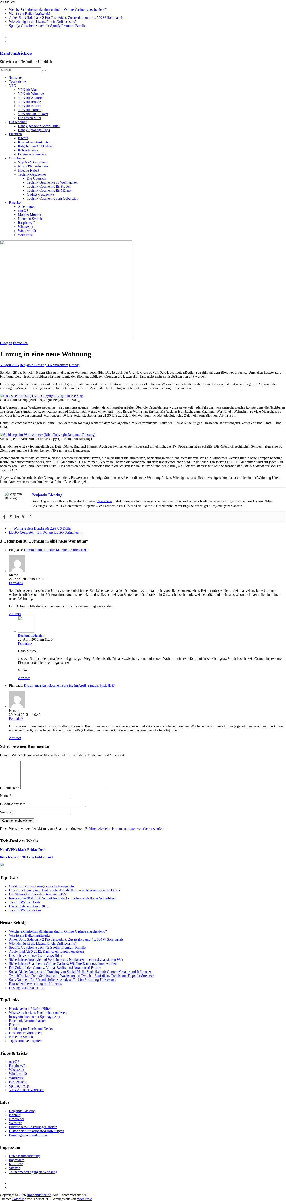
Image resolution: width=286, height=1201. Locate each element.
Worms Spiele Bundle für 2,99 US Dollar (40, 528)
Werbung (15, 1123)
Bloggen (6, 343)
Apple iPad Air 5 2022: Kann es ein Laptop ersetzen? (46, 951)
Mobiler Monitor (29, 215)
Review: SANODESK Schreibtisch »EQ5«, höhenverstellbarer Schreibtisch (62, 898)
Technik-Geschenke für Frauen (49, 186)
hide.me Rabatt (28, 170)
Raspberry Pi (27, 223)
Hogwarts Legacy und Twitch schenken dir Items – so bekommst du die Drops (64, 890)
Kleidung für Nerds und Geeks (31, 1029)
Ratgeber (15, 202)
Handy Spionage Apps (34, 130)
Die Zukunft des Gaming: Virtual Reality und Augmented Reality (55, 967)
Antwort (15, 614)
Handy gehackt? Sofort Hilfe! (39, 126)
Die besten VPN (29, 118)
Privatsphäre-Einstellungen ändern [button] (33, 1127)
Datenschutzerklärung (24, 1156)
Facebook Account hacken (27, 1021)
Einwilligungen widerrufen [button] (28, 1135)
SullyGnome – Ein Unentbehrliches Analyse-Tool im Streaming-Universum (62, 980)
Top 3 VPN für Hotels (24, 902)
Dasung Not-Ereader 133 (26, 988)
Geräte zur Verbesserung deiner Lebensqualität (42, 886)
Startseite (15, 77)
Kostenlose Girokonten (34, 142)
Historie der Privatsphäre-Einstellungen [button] (36, 1131)
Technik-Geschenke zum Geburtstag (52, 198)
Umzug (74, 365)
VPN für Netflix (29, 106)
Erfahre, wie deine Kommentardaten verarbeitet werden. (124, 828)
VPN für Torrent (29, 110)
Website (5, 812)
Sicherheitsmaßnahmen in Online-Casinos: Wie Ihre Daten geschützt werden (63, 963)
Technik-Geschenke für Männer (49, 190)
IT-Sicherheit (18, 122)
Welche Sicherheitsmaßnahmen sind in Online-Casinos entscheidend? (58, 9)
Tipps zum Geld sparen (25, 1041)
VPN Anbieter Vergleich (26, 1090)
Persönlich (20, 343)
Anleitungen (26, 206)
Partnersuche (18, 1082)
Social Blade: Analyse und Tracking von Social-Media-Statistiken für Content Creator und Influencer (80, 972)
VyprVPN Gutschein (32, 162)
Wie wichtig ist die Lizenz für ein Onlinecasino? (43, 22)
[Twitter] (11, 517)
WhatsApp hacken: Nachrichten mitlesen (38, 1012)
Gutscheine (17, 158)
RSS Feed (16, 1164)
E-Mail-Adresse (12, 804)
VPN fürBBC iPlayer (33, 114)
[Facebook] (4, 517)
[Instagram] (29, 517)
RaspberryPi (17, 1066)
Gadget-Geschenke (40, 194)
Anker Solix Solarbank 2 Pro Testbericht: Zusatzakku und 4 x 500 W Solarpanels (66, 17)
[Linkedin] (17, 517)
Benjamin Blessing (33, 365)
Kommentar (9, 788)
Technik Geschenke (32, 174)
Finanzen (15, 134)
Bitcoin (23, 138)
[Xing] (23, 517)
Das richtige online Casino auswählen (35, 955)
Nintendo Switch (30, 219)
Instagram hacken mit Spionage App (34, 1017)
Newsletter (16, 1119)
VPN (12, 86)
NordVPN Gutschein (33, 166)
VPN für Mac (27, 90)
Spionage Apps (19, 1086)
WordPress (25, 235)
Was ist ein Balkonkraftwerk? (29, 13)
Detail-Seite (104, 501)
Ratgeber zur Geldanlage (35, 146)
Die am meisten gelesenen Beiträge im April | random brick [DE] (69, 685)
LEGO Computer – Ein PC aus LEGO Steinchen (46, 532)
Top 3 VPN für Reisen (25, 910)
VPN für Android (30, 98)
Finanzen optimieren (32, 154)
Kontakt (14, 1115)
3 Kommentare (57, 365)
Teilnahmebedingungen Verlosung (33, 1172)
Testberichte (17, 82)
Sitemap (14, 1168)
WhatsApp (25, 227)
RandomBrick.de (16, 53)
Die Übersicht (36, 178)
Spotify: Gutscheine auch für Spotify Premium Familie (47, 26)
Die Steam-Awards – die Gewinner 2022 (38, 894)
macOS (23, 210)
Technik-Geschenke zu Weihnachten (52, 182)
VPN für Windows (31, 94)
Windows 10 (27, 231)
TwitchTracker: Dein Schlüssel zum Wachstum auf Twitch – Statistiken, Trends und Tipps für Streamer (81, 976)
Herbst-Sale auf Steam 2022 (28, 906)
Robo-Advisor (28, 150)
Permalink (16, 583)
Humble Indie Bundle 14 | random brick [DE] (56, 550)
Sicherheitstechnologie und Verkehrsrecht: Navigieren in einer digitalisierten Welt (66, 959)
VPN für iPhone (29, 102)
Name (5, 796)
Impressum (16, 1160)
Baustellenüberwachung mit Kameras (35, 984)
